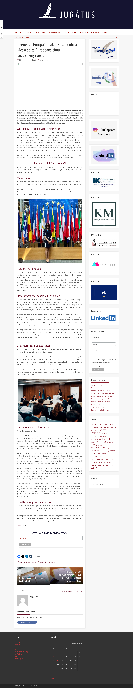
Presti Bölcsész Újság (21, 652)
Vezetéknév (95, 351)
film (93, 436)
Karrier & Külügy (41, 32)
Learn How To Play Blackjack (100, 399)
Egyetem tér (112, 427)
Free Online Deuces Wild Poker (100, 402)
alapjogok (101, 424)
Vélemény (75, 32)
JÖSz (93, 445)
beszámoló (109, 424)
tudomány (96, 459)
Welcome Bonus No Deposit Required (102, 393)
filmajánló (99, 436)
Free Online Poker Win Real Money (101, 396)
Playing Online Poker (97, 404)
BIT (15, 647)
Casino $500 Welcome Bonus (100, 390)
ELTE (103, 430)
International (84, 32)
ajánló (94, 424)
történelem (105, 459)
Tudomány (29, 32)
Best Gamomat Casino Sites (100, 410)
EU (112, 433)
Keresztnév (95, 344)
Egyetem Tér (18, 32)
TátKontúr (17, 656)
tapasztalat (101, 456)
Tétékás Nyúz (18, 659)
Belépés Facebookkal (27, 622)
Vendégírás (19, 38)
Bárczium (17, 645)
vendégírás (42, 562)
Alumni (104, 32)
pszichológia (102, 453)
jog (93, 442)
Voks (27, 38)
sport (109, 454)
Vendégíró (33, 60)
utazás (94, 462)
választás (102, 465)
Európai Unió (22, 562)
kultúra (95, 448)
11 (58, 661)
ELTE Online (17, 642)
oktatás (112, 450)
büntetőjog (95, 427)
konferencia (33, 562)
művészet (95, 451)
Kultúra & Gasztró (54, 32)
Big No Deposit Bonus (98, 388)
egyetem (104, 427)
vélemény (110, 465)
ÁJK (95, 468)
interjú (110, 439)
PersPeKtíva (18, 654)
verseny (95, 465)
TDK (108, 456)
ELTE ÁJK (98, 433)
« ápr (52, 678)
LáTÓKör (17, 649)
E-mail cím (95, 337)
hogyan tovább (96, 439)
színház (94, 456)
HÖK (104, 439)
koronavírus (108, 445)
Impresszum (95, 32)
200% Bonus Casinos (98, 407)
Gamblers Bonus (96, 385)
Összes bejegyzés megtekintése (71, 591)
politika (94, 454)
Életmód (66, 32)
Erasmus (107, 433)
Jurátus (110, 442)
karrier (100, 445)
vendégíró (51, 562)
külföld (101, 448)
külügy (107, 448)
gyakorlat (105, 436)
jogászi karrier (99, 442)
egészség (95, 430)
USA (111, 459)
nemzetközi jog (104, 451)
